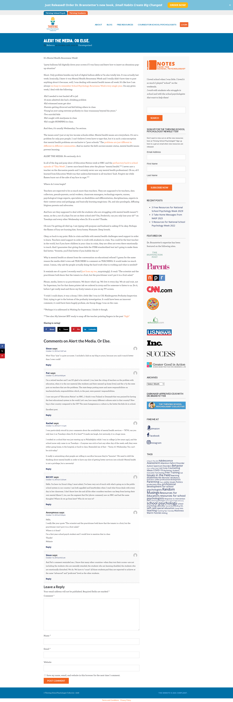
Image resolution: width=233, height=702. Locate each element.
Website (47, 662)
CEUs (148, 468)
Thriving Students (77, 13)
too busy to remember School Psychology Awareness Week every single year (86, 86)
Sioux (49, 348)
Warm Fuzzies (154, 512)
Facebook (154, 435)
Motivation (150, 480)
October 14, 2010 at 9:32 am (55, 558)
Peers (162, 482)
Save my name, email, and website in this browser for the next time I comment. (83, 675)
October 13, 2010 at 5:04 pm (56, 515)
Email (47, 649)
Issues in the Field (158, 475)
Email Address (154, 152)
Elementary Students (171, 470)
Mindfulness (175, 477)
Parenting (153, 481)
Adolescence (165, 460)
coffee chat (154, 468)
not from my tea (89, 271)
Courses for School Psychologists (157, 24)
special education (166, 508)
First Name (152, 163)
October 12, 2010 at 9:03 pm (56, 376)
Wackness (179, 510)
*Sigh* (127, 316)
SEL (181, 506)
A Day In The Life (152, 461)
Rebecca (51, 45)
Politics (179, 482)
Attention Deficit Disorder (172, 463)
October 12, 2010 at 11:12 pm (56, 426)
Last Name (152, 175)
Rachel (49, 423)
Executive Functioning (155, 472)
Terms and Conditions (110, 700)
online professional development (168, 479)
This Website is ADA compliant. (172, 693)
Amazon (155, 428)
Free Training (172, 472)
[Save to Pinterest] (2, 355)
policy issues (169, 482)
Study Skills (179, 508)
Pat (48, 373)
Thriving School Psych (55, 13)
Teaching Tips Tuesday (165, 511)
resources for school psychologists (166, 497)
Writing (164, 513)
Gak (181, 473)
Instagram (156, 442)
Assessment (153, 463)
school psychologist (158, 501)
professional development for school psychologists (161, 487)
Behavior (177, 465)
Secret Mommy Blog (173, 506)
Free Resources (125, 24)
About (98, 24)
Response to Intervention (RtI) (166, 499)
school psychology (162, 503)
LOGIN (184, 24)
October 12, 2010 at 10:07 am (56, 351)
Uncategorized (85, 45)
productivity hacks (154, 484)
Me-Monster (164, 477)
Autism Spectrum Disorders (159, 466)
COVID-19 (158, 470)
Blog (109, 24)
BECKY (49, 477)
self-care (152, 508)
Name (47, 636)
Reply (48, 365)
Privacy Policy (125, 700)
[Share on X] (2, 351)
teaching (152, 510)
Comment (49, 596)
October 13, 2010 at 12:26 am (56, 480)
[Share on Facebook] (2, 346)
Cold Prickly (162, 468)
